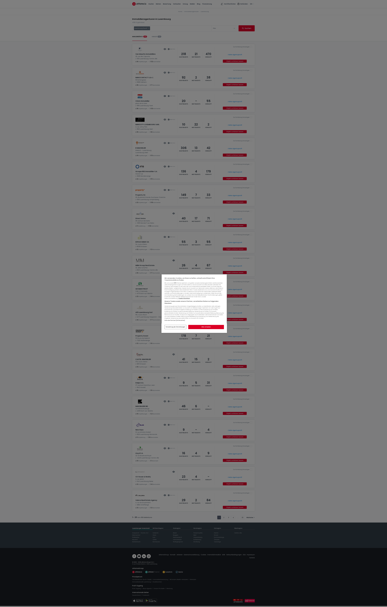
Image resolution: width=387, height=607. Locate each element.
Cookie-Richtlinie (184, 298)
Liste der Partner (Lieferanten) (174, 320)
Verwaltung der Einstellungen (175, 327)
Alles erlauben (206, 327)
